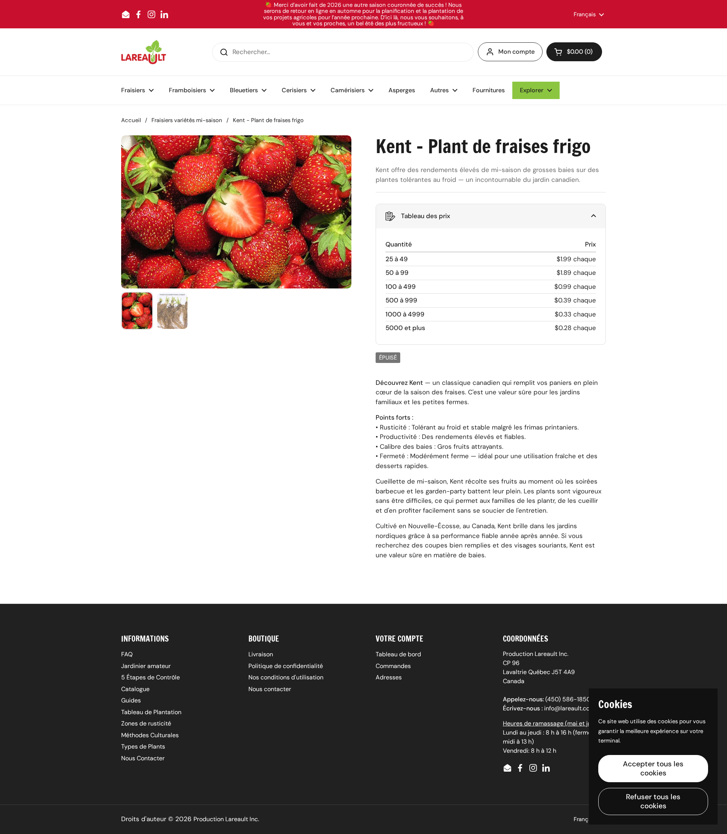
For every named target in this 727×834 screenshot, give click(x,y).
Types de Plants (143, 746)
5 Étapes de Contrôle (150, 677)
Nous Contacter (143, 758)
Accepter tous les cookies (653, 768)
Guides (131, 700)
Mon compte (516, 52)
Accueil (131, 120)
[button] (574, 51)
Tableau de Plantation (151, 712)
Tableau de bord (398, 654)
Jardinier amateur (146, 666)
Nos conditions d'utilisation (285, 677)
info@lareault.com (569, 708)
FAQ (127, 654)
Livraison (260, 654)
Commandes (393, 666)
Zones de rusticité (146, 723)
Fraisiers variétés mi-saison (186, 120)
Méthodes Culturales (150, 735)
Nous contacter (269, 689)
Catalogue (135, 689)
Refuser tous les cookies (653, 801)
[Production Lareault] (143, 52)
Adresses (389, 677)
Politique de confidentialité (285, 666)
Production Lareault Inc (225, 819)
